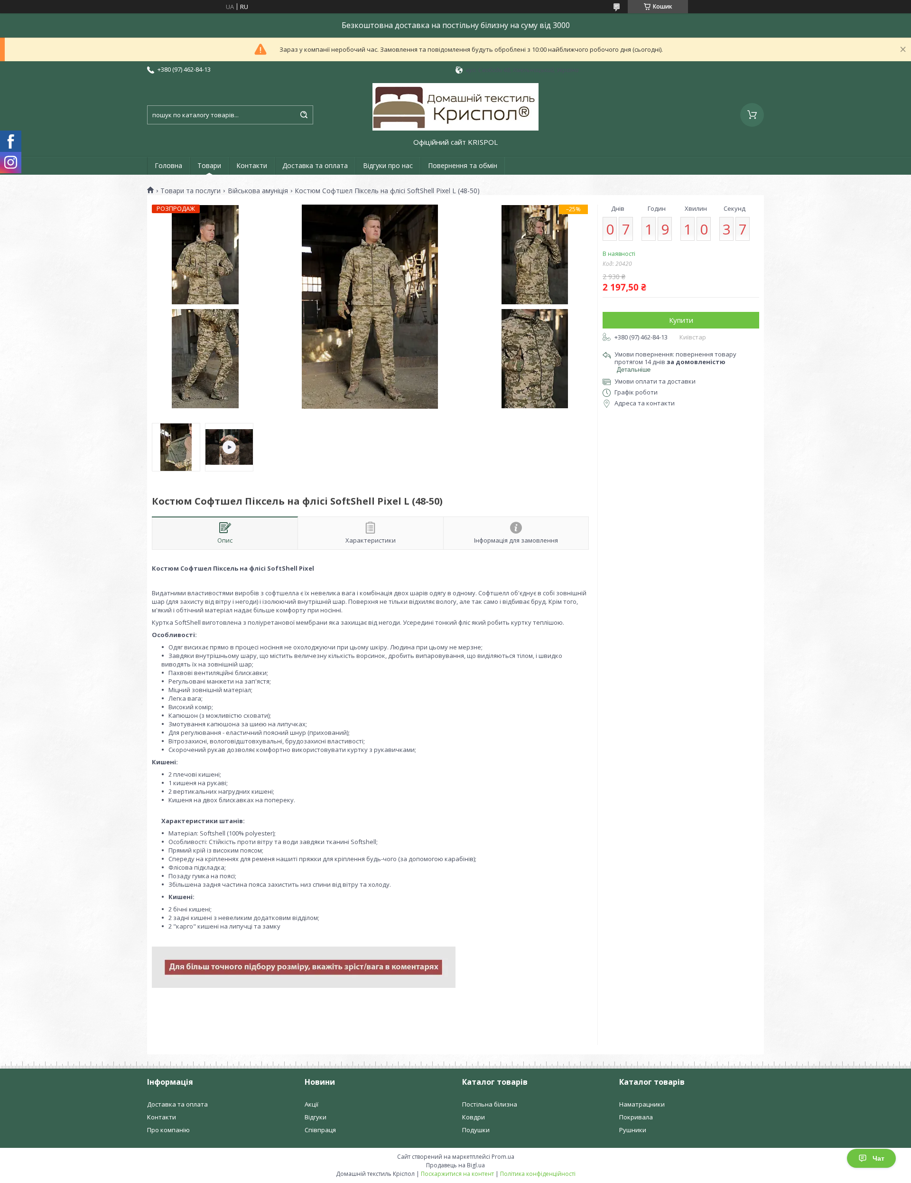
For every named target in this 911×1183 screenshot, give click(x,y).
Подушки (476, 1130)
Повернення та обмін (462, 165)
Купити (681, 320)
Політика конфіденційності (538, 1174)
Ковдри (473, 1117)
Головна (168, 165)
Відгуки (315, 1117)
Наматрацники (642, 1104)
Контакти (251, 165)
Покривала (636, 1117)
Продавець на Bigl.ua (455, 1165)
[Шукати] (303, 114)
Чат (878, 1158)
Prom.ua (503, 1157)
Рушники (632, 1130)
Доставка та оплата (315, 165)
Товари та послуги (190, 191)
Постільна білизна (489, 1104)
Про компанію (168, 1130)
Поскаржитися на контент (457, 1174)
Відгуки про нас (388, 165)
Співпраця (320, 1130)
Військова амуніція (258, 191)
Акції (311, 1104)
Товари (209, 165)
